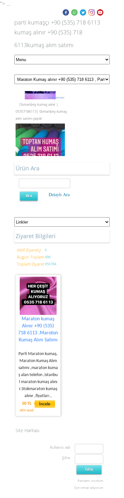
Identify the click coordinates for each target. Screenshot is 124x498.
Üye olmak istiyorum (88, 487)
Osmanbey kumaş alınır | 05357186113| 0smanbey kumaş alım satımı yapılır (41, 111)
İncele (44, 404)
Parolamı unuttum (90, 480)
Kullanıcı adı (60, 447)
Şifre (66, 457)
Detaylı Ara (59, 194)
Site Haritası (27, 430)
